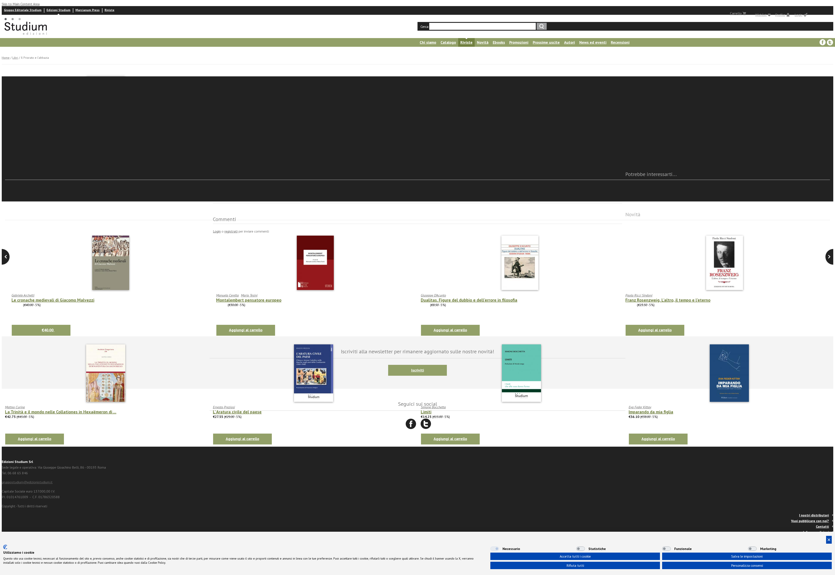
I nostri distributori (814, 515)
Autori (569, 42)
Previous (829, 257)
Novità (482, 42)
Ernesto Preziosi (224, 407)
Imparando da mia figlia (651, 412)
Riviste (109, 10)
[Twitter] (830, 42)
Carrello (736, 13)
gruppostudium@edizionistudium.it (27, 482)
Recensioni (620, 42)
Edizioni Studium (58, 10)
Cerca (424, 26)
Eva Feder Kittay (640, 407)
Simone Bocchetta (433, 407)
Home (6, 58)
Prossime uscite (546, 42)
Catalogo (448, 42)
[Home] (26, 36)
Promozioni (518, 42)
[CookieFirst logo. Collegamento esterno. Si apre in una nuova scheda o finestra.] (5, 547)
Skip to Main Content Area (21, 4)
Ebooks (499, 42)
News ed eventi (592, 42)
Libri (15, 58)
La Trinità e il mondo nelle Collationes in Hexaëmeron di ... (60, 412)
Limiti (426, 412)
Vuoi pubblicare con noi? (810, 521)
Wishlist (761, 15)
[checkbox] (494, 549)
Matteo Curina (15, 407)
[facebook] (822, 42)
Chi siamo (428, 42)
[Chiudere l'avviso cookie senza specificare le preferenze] (829, 540)
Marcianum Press (87, 10)
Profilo (780, 15)
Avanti (6, 257)
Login (798, 15)
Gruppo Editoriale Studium (23, 10)
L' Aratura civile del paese (237, 412)
